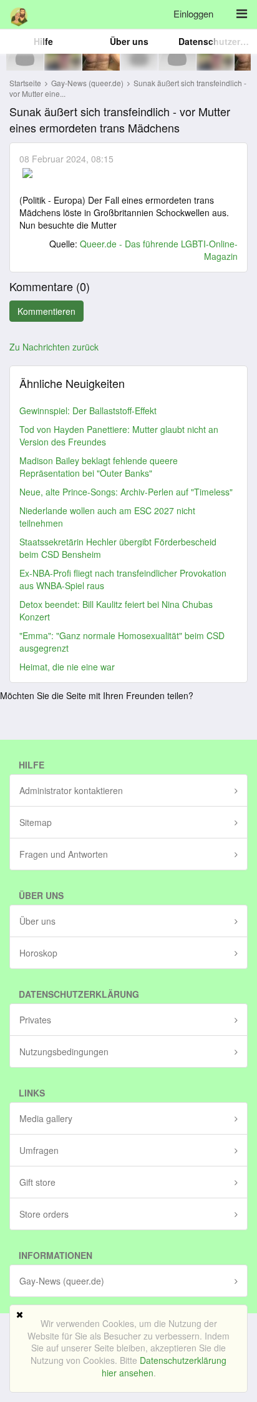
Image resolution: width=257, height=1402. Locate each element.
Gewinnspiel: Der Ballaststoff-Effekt (88, 410)
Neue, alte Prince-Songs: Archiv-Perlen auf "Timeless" (126, 491)
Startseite (25, 82)
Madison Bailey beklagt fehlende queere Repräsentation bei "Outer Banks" (98, 466)
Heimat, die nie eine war (67, 666)
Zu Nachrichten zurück (54, 347)
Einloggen (193, 13)
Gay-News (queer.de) (88, 82)
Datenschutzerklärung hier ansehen (164, 1366)
